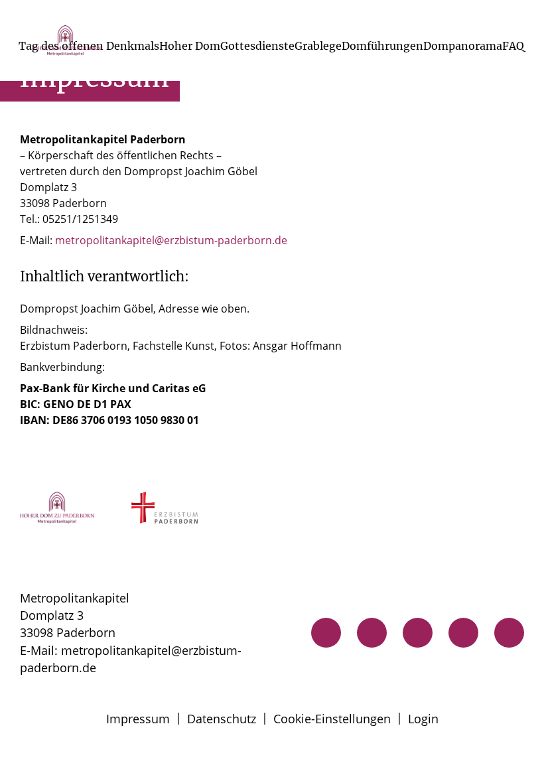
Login (423, 719)
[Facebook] (463, 633)
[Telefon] (326, 633)
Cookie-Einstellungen (332, 719)
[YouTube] (509, 633)
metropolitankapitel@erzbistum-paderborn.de (171, 240)
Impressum (138, 719)
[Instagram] (418, 633)
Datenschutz (221, 719)
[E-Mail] (372, 633)
